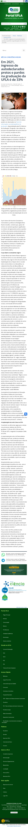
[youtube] (25, 26)
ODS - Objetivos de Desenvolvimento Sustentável (14, 698)
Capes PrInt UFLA (7, 680)
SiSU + (4, 656)
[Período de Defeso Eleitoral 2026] (14, 569)
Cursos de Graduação (8, 649)
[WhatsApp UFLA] (14, 554)
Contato (11, 29)
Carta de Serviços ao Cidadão (9, 683)
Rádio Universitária (7, 713)
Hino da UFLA (6, 772)
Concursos (5, 687)
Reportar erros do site (8, 784)
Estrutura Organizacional (8, 761)
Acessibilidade (8, 3)
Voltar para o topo (22, 607)
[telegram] (23, 26)
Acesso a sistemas (7, 641)
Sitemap (21, 3)
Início (14, 35)
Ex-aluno (5, 745)
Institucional (7, 37)
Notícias (19, 35)
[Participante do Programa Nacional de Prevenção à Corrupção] (5, 597)
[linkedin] (19, 26)
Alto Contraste (15, 3)
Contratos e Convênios (8, 691)
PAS (4, 660)
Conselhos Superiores (8, 754)
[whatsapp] (17, 26)
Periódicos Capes (7, 709)
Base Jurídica (6, 765)
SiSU (4, 653)
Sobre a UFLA (7, 28)
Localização (5, 769)
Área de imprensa (18, 29)
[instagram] (15, 26)
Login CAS (5, 795)
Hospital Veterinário (7, 695)
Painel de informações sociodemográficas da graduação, (11, 124)
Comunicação (6, 622)
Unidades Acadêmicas (8, 633)
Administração (6, 757)
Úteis (4, 788)
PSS (4, 664)
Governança (5, 637)
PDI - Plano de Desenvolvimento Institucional (13, 706)
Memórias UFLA (6, 776)
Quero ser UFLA (6, 738)
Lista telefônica (14, 812)
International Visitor (7, 742)
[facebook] (13, 26)
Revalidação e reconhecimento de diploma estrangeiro (12, 721)
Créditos (5, 792)
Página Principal (6, 615)
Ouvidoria (5, 702)
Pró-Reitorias (6, 629)
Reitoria (4, 626)
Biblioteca (5, 676)
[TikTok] (21, 26)
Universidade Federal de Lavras (14, 826)
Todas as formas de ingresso (9, 668)
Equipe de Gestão (14, 28)
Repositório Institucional (8, 717)
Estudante (5, 730)
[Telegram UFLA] (14, 560)
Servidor (5, 734)
